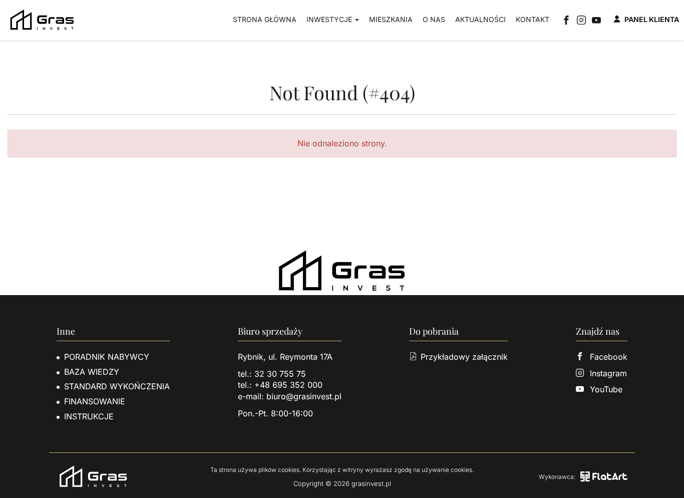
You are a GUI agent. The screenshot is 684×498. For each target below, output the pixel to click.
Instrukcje (89, 416)
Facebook (608, 357)
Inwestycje (330, 19)
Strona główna (264, 19)
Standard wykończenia (117, 386)
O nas (434, 19)
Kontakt (532, 19)
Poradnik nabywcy (106, 357)
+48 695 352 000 (288, 385)
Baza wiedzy (91, 372)
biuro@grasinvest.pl (303, 396)
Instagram (608, 373)
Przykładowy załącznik (464, 357)
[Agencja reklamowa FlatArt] (603, 476)
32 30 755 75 (280, 374)
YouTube (606, 389)
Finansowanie (94, 401)
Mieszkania (391, 19)
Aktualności (480, 19)
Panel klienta (651, 19)
